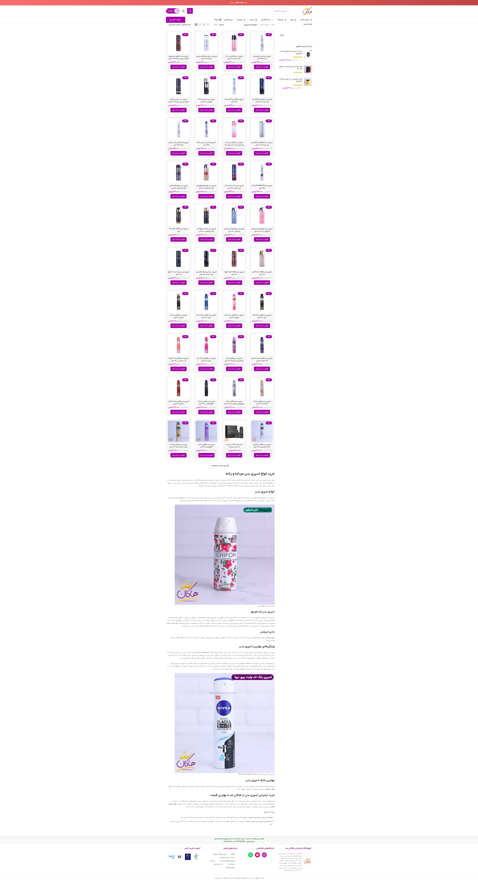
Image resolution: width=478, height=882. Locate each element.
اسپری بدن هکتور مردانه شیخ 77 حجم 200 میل (262, 359)
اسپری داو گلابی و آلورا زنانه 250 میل (234, 100)
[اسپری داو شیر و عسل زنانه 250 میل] (206, 129)
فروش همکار (230, 867)
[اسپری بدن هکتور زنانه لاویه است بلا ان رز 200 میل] (178, 345)
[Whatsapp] (250, 854)
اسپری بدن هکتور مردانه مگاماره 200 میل (262, 402)
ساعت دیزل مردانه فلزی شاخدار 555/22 (290, 52)
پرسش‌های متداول (219, 854)
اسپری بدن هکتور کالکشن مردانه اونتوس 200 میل (262, 445)
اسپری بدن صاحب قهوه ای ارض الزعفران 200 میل (206, 230)
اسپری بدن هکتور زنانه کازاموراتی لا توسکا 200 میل (234, 359)
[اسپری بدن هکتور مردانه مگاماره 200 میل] (262, 388)
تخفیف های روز (175, 20)
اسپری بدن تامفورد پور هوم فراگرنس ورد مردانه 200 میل (178, 57)
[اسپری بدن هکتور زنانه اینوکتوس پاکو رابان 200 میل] (234, 388)
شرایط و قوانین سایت (227, 861)
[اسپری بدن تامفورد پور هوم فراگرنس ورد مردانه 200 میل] (178, 43)
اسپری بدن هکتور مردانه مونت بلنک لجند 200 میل (178, 445)
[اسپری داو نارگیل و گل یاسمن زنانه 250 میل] (178, 129)
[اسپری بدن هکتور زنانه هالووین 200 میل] (206, 431)
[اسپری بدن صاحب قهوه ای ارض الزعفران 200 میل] (206, 215)
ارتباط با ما (231, 864)
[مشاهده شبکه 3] (200, 25)
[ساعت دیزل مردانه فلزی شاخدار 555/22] (308, 55)
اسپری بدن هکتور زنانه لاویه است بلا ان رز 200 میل (178, 359)
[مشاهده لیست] (208, 25)
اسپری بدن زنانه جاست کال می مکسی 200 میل (234, 186)
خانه (273, 25)
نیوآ (273, 789)
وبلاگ (233, 854)
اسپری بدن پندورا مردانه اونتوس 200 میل (206, 100)
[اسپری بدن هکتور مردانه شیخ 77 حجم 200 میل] (262, 345)
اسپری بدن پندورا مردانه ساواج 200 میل (178, 273)
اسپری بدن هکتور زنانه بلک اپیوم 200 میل (234, 316)
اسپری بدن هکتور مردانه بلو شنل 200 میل (206, 316)
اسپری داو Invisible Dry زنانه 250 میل (262, 186)
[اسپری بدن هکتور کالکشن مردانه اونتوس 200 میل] (262, 431)
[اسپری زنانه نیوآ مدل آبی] (225, 723)
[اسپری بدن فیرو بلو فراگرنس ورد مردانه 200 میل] (262, 86)
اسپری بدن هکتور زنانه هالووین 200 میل (206, 445)
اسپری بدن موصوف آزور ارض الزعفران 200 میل (234, 230)
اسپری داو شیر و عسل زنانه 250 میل (206, 143)
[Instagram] (264, 854)
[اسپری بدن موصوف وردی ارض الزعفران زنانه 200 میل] (262, 215)
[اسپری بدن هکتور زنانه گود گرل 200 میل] (262, 302)
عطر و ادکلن (264, 25)
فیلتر (281, 35)
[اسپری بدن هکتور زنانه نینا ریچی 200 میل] (206, 345)
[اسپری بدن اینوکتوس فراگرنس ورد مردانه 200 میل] (262, 129)
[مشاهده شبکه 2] (204, 25)
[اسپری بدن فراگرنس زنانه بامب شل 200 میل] (234, 43)
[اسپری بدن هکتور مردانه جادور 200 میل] (178, 302)
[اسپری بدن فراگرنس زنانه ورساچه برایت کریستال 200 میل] (234, 129)
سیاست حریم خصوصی (227, 857)
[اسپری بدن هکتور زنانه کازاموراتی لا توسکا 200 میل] (234, 345)
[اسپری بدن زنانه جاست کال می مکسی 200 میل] (234, 172)
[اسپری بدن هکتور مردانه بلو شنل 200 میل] (206, 302)
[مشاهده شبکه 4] (196, 25)
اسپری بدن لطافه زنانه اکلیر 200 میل (262, 273)
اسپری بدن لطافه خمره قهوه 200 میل (234, 273)
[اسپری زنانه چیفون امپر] (225, 554)
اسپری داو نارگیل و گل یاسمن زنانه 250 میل (178, 143)
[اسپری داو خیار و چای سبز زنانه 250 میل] (262, 43)
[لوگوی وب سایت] (307, 11)
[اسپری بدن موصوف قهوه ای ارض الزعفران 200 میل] (206, 172)
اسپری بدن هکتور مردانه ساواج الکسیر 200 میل (206, 402)
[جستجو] (190, 11)
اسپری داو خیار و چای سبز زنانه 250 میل (262, 57)
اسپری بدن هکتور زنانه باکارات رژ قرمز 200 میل (178, 402)
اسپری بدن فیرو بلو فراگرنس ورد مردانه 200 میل (262, 100)
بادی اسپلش (270, 637)
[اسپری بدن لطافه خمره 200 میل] (178, 215)
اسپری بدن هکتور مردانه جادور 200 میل (178, 316)
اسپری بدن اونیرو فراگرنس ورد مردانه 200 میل (206, 57)
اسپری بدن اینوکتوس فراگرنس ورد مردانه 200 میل (262, 143)
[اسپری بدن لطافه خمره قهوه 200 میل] (234, 259)
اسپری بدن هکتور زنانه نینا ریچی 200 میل (206, 359)
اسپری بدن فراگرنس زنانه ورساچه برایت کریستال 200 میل (234, 144)
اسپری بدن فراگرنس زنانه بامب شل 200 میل (234, 57)
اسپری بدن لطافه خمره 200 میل (178, 230)
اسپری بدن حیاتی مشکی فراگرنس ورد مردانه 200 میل (178, 100)
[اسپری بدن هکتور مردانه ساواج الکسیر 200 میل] (206, 388)
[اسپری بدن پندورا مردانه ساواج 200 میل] (178, 259)
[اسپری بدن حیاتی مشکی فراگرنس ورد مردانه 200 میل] (178, 86)
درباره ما (212, 861)
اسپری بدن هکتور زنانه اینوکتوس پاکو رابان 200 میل (234, 402)
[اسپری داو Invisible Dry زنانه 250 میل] (262, 172)
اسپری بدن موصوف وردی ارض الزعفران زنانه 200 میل (262, 230)
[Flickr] (257, 854)
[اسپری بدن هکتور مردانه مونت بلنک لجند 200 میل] (178, 431)
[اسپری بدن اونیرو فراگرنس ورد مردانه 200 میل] (206, 43)
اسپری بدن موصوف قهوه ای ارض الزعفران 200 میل (206, 186)
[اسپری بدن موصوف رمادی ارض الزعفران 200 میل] (178, 172)
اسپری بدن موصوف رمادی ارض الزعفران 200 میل (178, 186)
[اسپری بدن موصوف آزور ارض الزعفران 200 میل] (234, 215)
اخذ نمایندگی (218, 864)
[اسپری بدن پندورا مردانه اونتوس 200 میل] (206, 86)
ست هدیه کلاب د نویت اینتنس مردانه (234, 445)
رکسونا (267, 789)
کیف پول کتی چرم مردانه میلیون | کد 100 (290, 67)
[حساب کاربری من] (183, 10)
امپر (170, 786)
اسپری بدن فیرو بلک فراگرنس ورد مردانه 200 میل (206, 273)
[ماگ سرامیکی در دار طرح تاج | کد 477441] (308, 83)
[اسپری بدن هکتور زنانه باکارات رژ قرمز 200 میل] (178, 388)
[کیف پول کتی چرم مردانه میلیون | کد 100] (308, 69)
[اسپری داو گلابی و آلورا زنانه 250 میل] (234, 86)
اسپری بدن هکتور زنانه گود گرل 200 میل (261, 316)
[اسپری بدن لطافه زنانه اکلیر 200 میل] (262, 259)
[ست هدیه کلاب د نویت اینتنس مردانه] (234, 431)
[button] (262, 67)
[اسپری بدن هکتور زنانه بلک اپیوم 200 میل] (234, 302)
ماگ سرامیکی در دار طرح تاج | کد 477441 (290, 80)
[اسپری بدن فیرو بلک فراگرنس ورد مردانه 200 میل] (206, 259)
